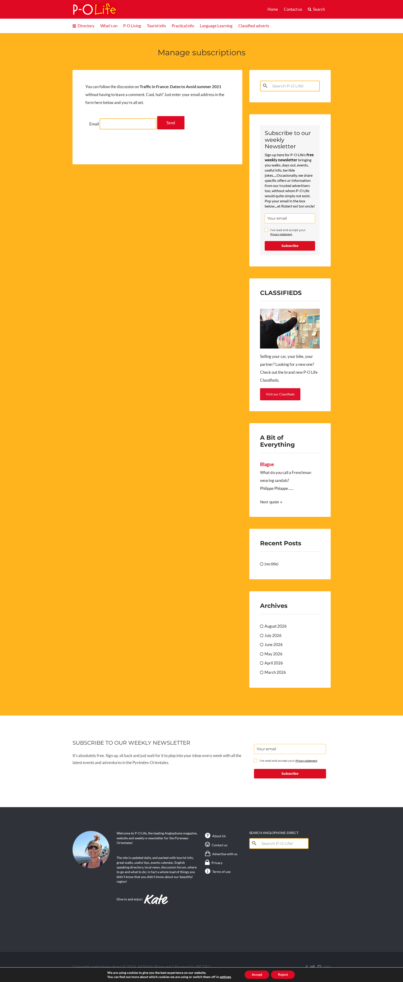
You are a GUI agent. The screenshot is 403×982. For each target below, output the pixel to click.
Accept (257, 974)
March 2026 (275, 672)
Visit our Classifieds (280, 394)
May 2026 (273, 653)
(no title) (271, 563)
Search (319, 9)
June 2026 (273, 644)
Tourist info (156, 25)
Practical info (183, 25)
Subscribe (290, 246)
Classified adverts (253, 25)
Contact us (293, 9)
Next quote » (271, 502)
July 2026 (272, 635)
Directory (86, 25)
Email (94, 123)
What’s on (108, 25)
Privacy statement (281, 234)
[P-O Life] (95, 9)
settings (225, 977)
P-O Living (132, 25)
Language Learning (216, 25)
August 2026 (275, 626)
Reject (283, 974)
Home (273, 9)
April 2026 (273, 662)
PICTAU (203, 966)
